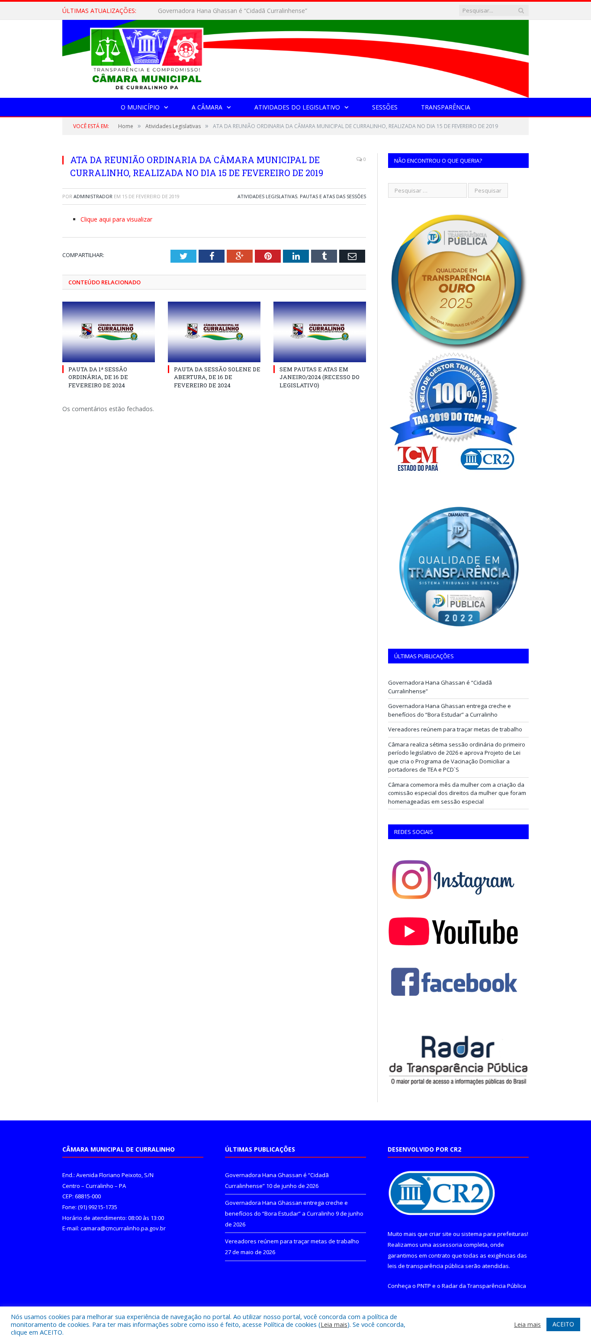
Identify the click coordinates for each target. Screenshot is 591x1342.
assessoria (447, 1245)
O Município (140, 107)
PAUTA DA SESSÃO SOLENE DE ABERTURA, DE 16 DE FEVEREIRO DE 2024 (217, 377)
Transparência (445, 107)
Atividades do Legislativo (297, 107)
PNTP (424, 1286)
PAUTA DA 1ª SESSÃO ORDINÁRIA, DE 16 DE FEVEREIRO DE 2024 (98, 377)
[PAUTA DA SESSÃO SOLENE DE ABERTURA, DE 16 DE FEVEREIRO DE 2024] (214, 332)
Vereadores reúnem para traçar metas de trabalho (455, 729)
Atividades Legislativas (267, 196)
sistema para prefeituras (494, 1234)
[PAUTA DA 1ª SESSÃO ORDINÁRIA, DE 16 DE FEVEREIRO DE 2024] (108, 332)
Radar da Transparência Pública (484, 1286)
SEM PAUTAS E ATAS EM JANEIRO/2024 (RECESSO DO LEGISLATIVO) (319, 377)
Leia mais (334, 1324)
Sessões (385, 107)
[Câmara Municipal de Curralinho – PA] (295, 57)
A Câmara (207, 107)
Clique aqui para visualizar (116, 219)
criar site (440, 1234)
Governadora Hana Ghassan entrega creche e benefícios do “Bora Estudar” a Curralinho (257, 11)
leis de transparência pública (426, 1266)
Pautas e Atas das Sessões (333, 196)
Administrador (93, 196)
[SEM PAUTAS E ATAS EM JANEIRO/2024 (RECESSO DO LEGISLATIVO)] (319, 332)
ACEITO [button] (563, 1324)
